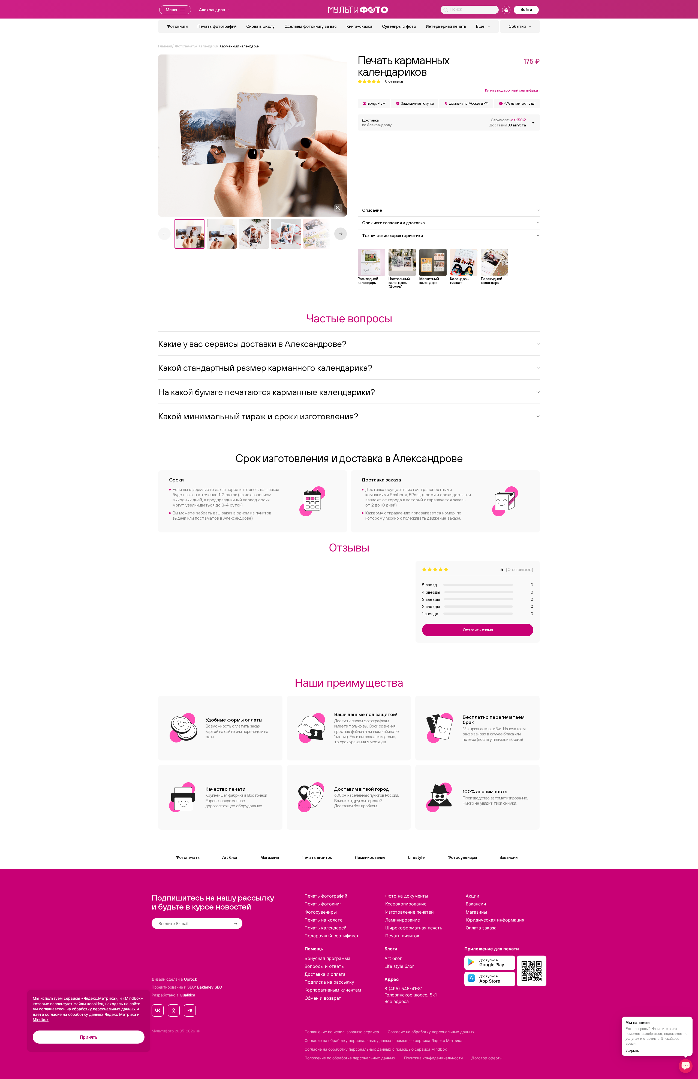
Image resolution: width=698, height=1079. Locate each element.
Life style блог (399, 966)
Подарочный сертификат (332, 935)
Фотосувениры (462, 857)
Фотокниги (177, 26)
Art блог (230, 857)
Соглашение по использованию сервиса (342, 1031)
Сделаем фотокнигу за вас (310, 26)
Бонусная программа (327, 958)
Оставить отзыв (478, 630)
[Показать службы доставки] (533, 123)
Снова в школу (260, 26)
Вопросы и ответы (325, 966)
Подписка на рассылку (329, 982)
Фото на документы (406, 896)
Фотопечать (188, 857)
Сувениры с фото (399, 26)
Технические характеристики (392, 235)
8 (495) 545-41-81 (403, 988)
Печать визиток (317, 857)
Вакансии (509, 857)
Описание (372, 210)
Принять (89, 1037)
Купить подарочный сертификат (512, 90)
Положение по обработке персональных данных (350, 1058)
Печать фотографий (216, 26)
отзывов (394, 81)
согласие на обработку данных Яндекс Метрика (90, 1014)
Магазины (269, 857)
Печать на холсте (323, 920)
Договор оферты (487, 1058)
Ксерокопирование (405, 904)
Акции (472, 896)
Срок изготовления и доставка (393, 222)
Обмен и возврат (323, 998)
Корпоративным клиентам (333, 990)
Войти (526, 9)
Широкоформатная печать (413, 928)
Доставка (377, 122)
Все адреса (396, 1001)
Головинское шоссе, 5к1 (410, 995)
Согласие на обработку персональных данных (431, 1031)
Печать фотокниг (323, 904)
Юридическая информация (495, 920)
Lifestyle (416, 857)
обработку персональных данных (104, 1009)
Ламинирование (370, 857)
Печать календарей (326, 928)
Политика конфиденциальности (433, 1058)
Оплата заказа (481, 928)
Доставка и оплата (325, 974)
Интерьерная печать (446, 26)
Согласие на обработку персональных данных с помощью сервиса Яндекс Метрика (383, 1040)
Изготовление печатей (409, 912)
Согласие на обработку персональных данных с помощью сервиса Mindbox (376, 1049)
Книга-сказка (359, 26)
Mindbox (41, 1019)
